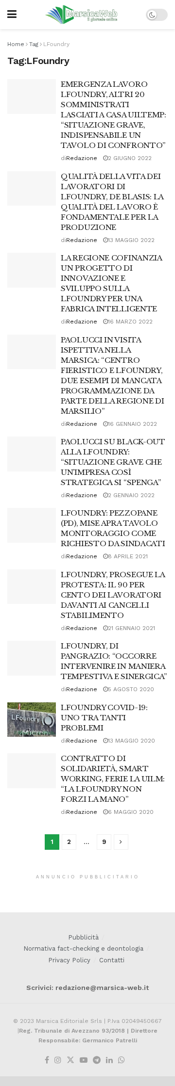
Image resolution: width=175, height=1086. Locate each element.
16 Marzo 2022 (130, 321)
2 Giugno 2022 (130, 158)
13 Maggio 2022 (131, 240)
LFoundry (56, 44)
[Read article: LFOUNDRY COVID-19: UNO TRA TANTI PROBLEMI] (31, 719)
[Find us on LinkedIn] (109, 1060)
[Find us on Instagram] (57, 1060)
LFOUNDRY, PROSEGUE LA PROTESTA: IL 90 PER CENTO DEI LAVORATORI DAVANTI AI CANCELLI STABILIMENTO (113, 595)
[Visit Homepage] (81, 14)
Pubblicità (83, 937)
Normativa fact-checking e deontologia (83, 948)
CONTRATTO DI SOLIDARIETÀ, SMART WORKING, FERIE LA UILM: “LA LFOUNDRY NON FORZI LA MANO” (113, 779)
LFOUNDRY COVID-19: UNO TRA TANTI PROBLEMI (104, 717)
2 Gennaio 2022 (131, 495)
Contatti (111, 960)
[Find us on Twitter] (70, 1060)
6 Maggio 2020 (131, 812)
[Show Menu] (12, 14)
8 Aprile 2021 (128, 556)
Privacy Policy (69, 960)
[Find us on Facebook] (47, 1060)
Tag (33, 44)
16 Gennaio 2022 (132, 424)
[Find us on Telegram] (97, 1060)
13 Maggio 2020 (131, 740)
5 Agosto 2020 (131, 689)
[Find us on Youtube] (84, 1060)
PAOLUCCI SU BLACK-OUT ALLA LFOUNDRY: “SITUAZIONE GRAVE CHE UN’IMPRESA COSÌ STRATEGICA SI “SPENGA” (113, 462)
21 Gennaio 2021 (131, 628)
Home (15, 44)
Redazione (81, 158)
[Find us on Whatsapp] (121, 1060)
